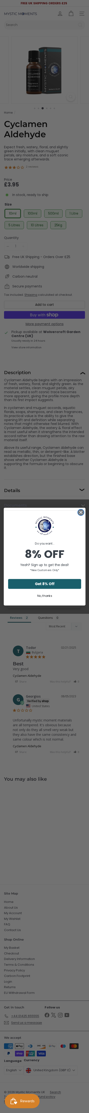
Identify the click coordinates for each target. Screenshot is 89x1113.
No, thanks (44, 596)
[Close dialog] (81, 512)
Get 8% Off (44, 583)
